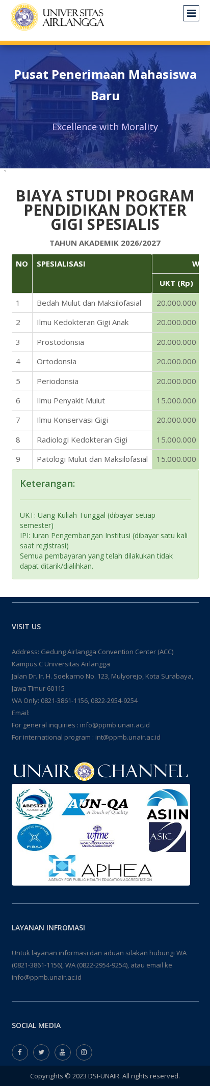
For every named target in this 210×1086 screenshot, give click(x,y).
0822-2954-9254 (114, 700)
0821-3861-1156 (64, 700)
